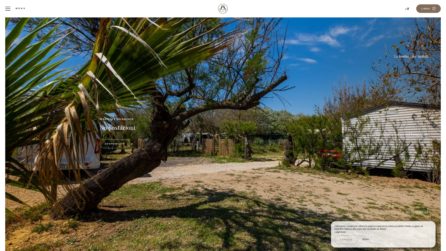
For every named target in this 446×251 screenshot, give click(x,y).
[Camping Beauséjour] (223, 9)
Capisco (346, 240)
